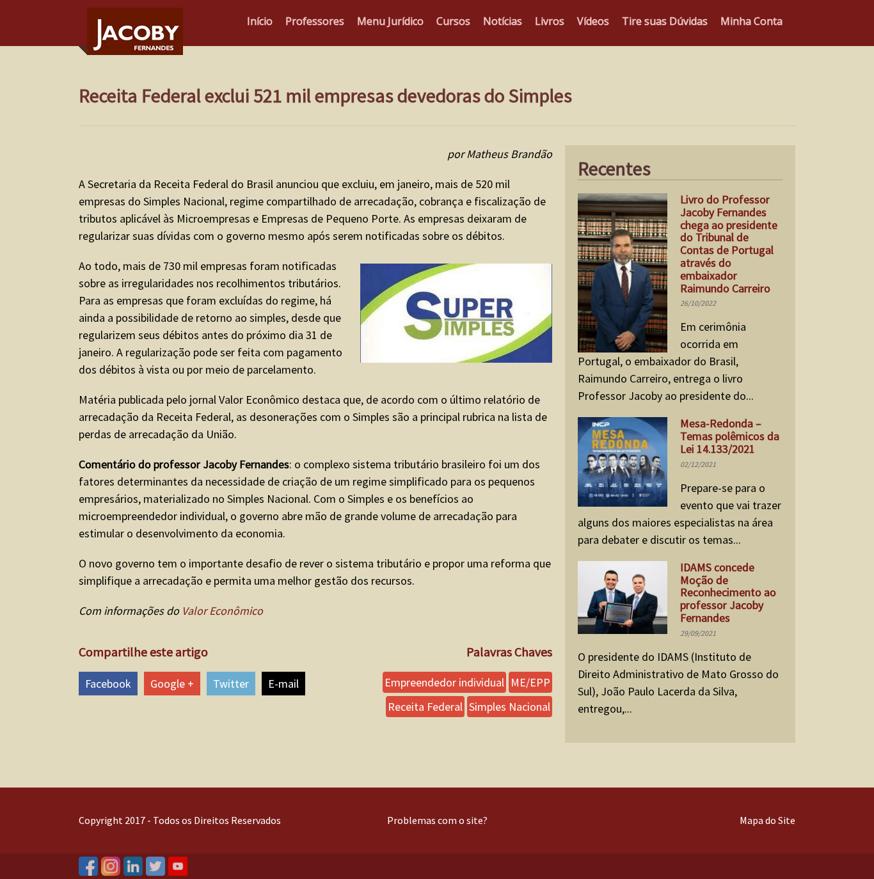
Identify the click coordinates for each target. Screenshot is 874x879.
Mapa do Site (767, 820)
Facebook (108, 683)
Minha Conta (751, 21)
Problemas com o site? (437, 820)
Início (260, 21)
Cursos (453, 21)
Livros (549, 21)
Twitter (231, 683)
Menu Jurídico (390, 21)
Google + (172, 683)
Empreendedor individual (444, 682)
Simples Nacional (509, 706)
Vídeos (593, 21)
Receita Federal (425, 706)
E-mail (283, 683)
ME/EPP (530, 682)
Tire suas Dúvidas (665, 21)
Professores (314, 21)
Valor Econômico (222, 610)
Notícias (502, 21)
